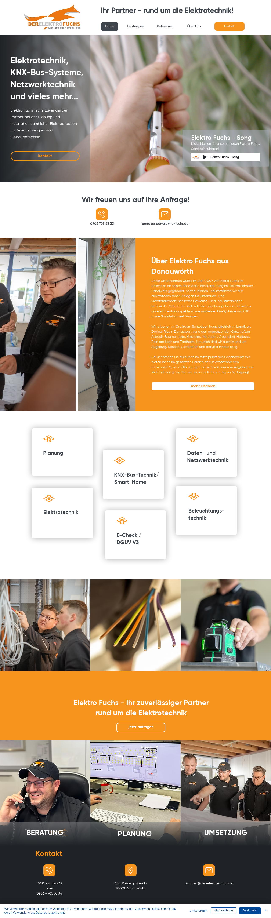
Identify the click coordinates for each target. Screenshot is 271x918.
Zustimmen (250, 910)
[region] (62, 452)
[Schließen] (265, 911)
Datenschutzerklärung (51, 912)
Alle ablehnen (223, 910)
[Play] (205, 157)
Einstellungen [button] (198, 910)
